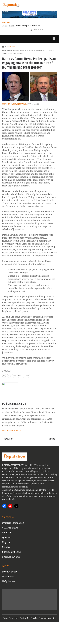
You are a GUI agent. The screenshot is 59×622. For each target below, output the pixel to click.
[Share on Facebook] (4, 375)
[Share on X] (9, 375)
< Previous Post (7, 439)
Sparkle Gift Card (11, 552)
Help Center (8, 581)
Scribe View (11, 46)
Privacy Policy (9, 571)
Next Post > (53, 439)
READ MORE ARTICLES (10, 431)
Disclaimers (8, 576)
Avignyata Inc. (50, 618)
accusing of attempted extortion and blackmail (26, 127)
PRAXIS (6, 532)
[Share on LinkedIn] (14, 375)
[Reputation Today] (11, 5)
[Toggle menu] (54, 39)
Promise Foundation (13, 523)
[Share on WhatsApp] (18, 375)
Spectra (6, 547)
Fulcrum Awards (11, 556)
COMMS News (10, 527)
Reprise (6, 542)
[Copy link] (28, 375)
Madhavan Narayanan (19, 104)
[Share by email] (23, 375)
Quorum (6, 537)
